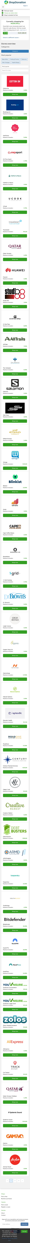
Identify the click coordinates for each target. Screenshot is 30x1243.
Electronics (24, 59)
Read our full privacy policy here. (9, 1239)
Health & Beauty (16, 62)
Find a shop (4, 1196)
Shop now (15, 94)
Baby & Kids (5, 59)
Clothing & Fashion (14, 59)
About (2, 1213)
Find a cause (4, 1205)
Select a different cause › (11, 37)
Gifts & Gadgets (6, 62)
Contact (3, 1215)
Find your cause (8, 11)
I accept (24, 1231)
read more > (23, 30)
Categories (15, 51)
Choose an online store (10, 13)
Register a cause (5, 1207)
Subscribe (24, 1224)
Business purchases (6, 1198)
